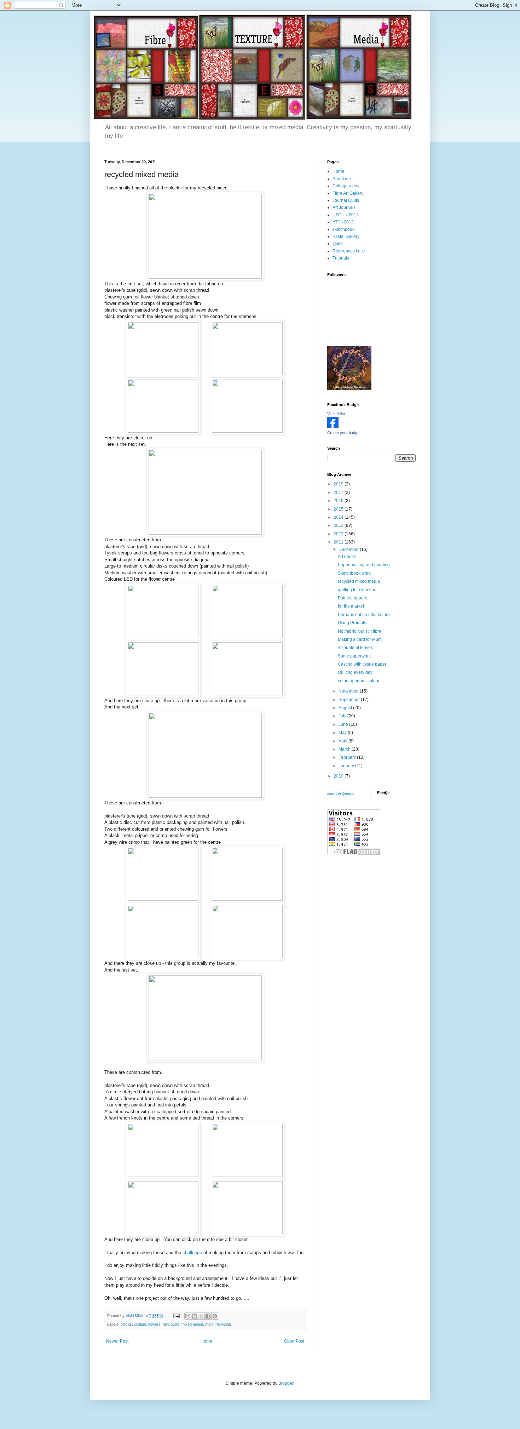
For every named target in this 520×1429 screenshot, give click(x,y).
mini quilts (171, 1324)
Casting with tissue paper (362, 664)
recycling (223, 1324)
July (343, 715)
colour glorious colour (359, 680)
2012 (339, 533)
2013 (339, 525)
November (349, 691)
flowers (154, 1324)
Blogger (285, 1383)
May (343, 732)
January (347, 765)
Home (206, 1341)
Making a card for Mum (360, 639)
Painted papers (352, 598)
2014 (339, 517)
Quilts (338, 243)
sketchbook (343, 229)
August (346, 707)
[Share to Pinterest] (214, 1316)
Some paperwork (354, 656)
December (349, 549)
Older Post (294, 1341)
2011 (339, 542)
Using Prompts (352, 622)
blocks (126, 1324)
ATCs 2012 (343, 222)
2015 (339, 509)
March (345, 749)
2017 (339, 492)
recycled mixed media (359, 581)
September (350, 699)
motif (209, 1324)
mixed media (192, 1324)
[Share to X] (201, 1316)
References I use (349, 251)
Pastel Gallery (346, 236)
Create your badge (343, 433)
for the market (351, 606)
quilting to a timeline (357, 589)
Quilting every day (355, 672)
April (343, 741)
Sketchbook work (354, 573)
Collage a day (346, 185)
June (344, 724)
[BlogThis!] (194, 1316)
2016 (339, 500)
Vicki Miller (336, 413)
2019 (339, 484)
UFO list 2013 (346, 214)
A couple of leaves (355, 647)
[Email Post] (176, 1316)
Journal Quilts (346, 200)
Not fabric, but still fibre (359, 631)
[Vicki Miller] (333, 426)
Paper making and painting (364, 564)
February (348, 757)
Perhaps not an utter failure (364, 614)
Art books (347, 556)
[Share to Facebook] (208, 1316)
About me (342, 178)
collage (140, 1324)
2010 (339, 776)
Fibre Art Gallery (348, 193)
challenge (193, 1252)
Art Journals (344, 207)
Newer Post (117, 1341)
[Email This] (187, 1316)
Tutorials (341, 258)
